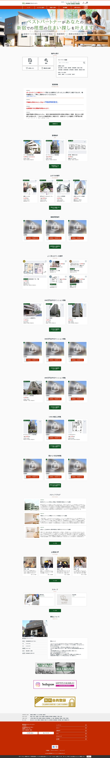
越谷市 (73, 74)
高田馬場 (47, 716)
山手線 (31, 718)
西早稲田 (51, 716)
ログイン (83, 3)
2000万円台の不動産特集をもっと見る (55, 329)
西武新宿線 (48, 718)
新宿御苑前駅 (66, 69)
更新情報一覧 (55, 123)
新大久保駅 (60, 67)
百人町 (34, 716)
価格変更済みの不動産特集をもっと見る (55, 246)
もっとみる (55, 580)
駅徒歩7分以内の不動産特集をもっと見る (55, 485)
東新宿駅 (69, 67)
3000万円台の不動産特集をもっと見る (55, 368)
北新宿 (37, 716)
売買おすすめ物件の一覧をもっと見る (55, 208)
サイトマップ (62, 750)
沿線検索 (34, 59)
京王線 (64, 718)
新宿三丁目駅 (79, 67)
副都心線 (44, 718)
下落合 (58, 716)
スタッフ (57, 727)
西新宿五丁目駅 (82, 69)
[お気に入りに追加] (40, 142)
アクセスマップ (59, 736)
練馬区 (63, 74)
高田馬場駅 (60, 69)
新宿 (31, 716)
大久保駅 (65, 67)
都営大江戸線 (36, 718)
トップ (28, 7)
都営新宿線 (57, 718)
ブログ (57, 733)
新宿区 (59, 74)
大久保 (40, 716)
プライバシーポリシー (54, 750)
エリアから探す (40, 7)
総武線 (40, 718)
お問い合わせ (77, 7)
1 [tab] (54, 47)
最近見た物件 (47, 68)
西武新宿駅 (74, 67)
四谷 (61, 716)
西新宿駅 (76, 69)
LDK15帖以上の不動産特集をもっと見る (55, 446)
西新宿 (43, 716)
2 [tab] (55, 47)
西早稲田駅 (71, 69)
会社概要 (65, 7)
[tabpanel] (55, 28)
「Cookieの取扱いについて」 (74, 756)
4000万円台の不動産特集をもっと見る (55, 407)
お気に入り (31, 68)
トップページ (58, 725)
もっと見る (55, 543)
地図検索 (30, 62)
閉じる (89, 756)
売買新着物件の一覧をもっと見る (55, 166)
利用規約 (47, 750)
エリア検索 (26, 59)
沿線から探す (53, 7)
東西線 (61, 718)
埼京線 (67, 718)
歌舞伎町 (55, 716)
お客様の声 (58, 730)
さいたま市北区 (68, 74)
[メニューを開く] (86, 7)
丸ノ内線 (52, 718)
